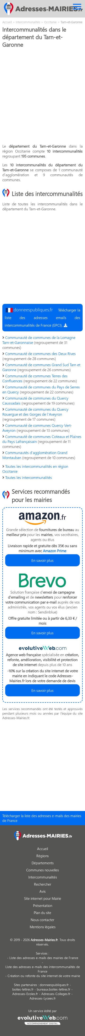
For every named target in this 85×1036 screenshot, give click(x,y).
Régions (42, 855)
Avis (42, 891)
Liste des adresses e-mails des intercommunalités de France (42, 968)
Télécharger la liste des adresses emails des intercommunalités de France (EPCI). (42, 317)
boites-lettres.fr (23, 989)
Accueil (42, 848)
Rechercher (42, 884)
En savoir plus (42, 560)
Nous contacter (42, 919)
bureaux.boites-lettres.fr (53, 989)
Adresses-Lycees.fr (43, 998)
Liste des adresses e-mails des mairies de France (43, 957)
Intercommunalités (42, 877)
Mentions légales (42, 926)
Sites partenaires (25, 984)
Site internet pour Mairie (42, 898)
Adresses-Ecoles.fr (25, 993)
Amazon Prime (54, 550)
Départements (43, 862)
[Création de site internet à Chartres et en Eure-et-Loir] (43, 1019)
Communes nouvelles (42, 870)
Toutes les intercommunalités (28, 477)
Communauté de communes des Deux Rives (40, 353)
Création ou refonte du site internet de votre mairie (44, 975)
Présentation (42, 905)
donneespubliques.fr (54, 984)
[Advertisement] (42, 97)
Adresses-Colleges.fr (55, 993)
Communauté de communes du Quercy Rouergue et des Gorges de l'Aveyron (35, 412)
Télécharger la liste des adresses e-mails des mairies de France (41, 818)
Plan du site (42, 912)
